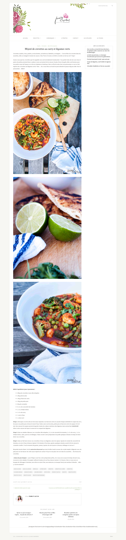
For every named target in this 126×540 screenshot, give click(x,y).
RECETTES (36, 38)
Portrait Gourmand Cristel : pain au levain (98, 59)
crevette (51, 469)
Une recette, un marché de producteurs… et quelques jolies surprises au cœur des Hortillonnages (98, 50)
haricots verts (28, 472)
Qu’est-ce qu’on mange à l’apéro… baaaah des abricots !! (24, 514)
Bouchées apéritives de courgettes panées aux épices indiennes (71, 515)
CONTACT (75, 38)
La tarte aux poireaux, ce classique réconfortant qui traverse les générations (98, 55)
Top (111, 536)
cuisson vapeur (18, 472)
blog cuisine (17, 469)
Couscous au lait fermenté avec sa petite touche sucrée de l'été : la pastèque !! (65, 488)
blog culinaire (27, 469)
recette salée (27, 475)
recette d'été (72, 472)
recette (64, 472)
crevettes (69, 469)
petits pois (47, 472)
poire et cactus (56, 472)
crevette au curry (60, 469)
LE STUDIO (100, 38)
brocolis (35, 469)
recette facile (17, 475)
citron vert (43, 469)
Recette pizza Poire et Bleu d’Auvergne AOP (47, 514)
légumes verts (38, 472)
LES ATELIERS (88, 38)
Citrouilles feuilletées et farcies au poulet (98, 66)
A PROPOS (64, 38)
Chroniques (50, 38)
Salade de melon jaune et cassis (22, 488)
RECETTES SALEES (52, 46)
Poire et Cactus (27, 482)
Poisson (44, 46)
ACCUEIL (25, 38)
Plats (38, 46)
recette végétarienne (38, 475)
